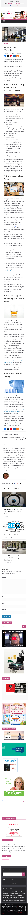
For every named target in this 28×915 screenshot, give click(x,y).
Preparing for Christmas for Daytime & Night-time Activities (13, 438)
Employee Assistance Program (12, 270)
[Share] (5, 56)
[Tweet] (8, 56)
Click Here (14, 883)
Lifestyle (5, 43)
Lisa (13, 53)
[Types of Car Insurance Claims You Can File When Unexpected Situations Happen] (14, 542)
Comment (5, 577)
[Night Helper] (14, 12)
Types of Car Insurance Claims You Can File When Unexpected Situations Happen (13, 558)
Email (4, 603)
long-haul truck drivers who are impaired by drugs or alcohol (13, 360)
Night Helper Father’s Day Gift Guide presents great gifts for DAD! (13, 511)
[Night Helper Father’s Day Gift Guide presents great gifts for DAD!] (14, 492)
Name (4, 597)
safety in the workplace (12, 63)
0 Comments (18, 53)
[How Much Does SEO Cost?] (14, 521)
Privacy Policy (5, 859)
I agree (25, 908)
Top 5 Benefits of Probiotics (11, 434)
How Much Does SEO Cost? (12, 535)
